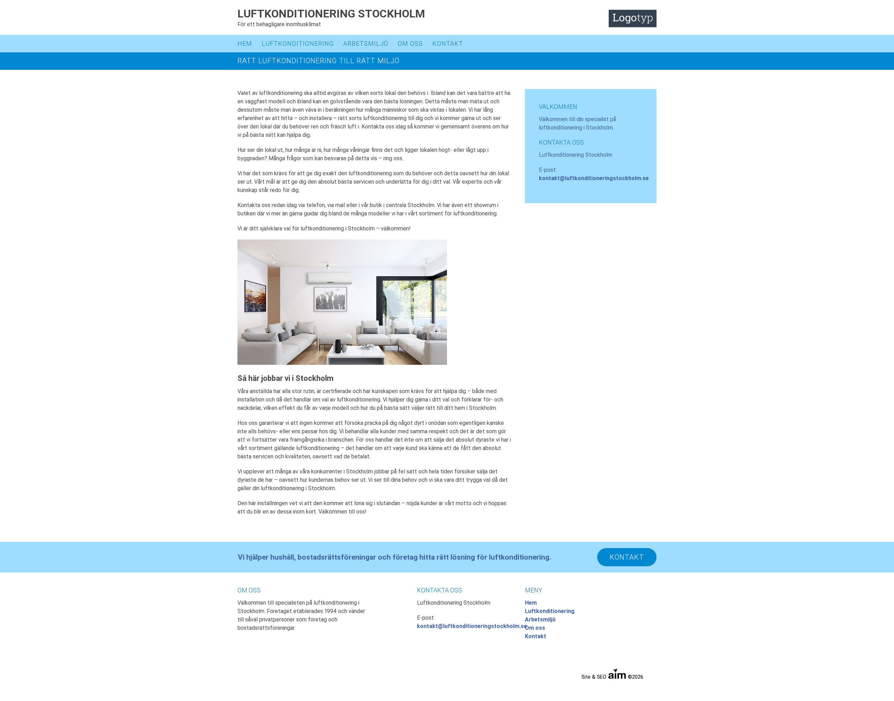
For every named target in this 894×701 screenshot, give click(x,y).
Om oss (410, 43)
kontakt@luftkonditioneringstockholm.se (594, 178)
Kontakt (447, 43)
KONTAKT (627, 557)
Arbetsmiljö (365, 43)
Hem (244, 43)
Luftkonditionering (298, 43)
